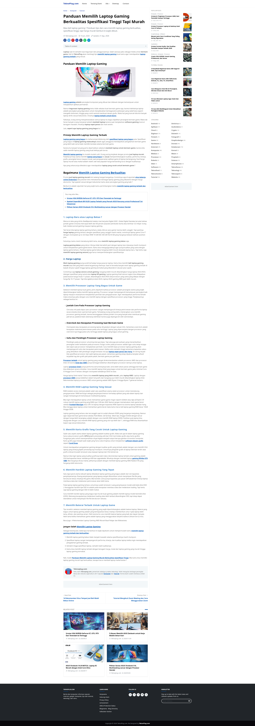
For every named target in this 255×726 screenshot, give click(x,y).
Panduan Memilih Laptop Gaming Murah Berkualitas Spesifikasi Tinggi (100, 558)
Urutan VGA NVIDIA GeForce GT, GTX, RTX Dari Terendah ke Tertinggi (94, 198)
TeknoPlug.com (71, 3)
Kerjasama (103, 694)
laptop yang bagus (94, 157)
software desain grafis (134, 441)
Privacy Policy (104, 700)
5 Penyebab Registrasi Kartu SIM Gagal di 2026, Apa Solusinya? (165, 69)
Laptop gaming (69, 102)
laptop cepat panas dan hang (120, 352)
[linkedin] (130, 694)
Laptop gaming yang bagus (74, 139)
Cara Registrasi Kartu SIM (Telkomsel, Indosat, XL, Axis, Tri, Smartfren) (164, 80)
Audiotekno (154, 44)
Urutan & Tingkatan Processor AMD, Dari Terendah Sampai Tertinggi (165, 17)
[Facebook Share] (65, 40)
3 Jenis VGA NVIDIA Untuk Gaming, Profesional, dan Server (163, 57)
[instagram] (146, 694)
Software (162, 34)
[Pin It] (73, 40)
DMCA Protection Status (107, 706)
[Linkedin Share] (76, 40)
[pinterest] (138, 694)
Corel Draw (73, 443)
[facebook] (134, 694)
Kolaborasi (154, 54)
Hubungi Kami (104, 697)
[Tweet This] (69, 40)
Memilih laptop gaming (72, 154)
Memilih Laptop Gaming (89, 526)
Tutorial (116, 574)
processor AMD (69, 378)
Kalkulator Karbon (106, 711)
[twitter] (142, 694)
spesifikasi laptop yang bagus (121, 139)
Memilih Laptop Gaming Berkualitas (102, 172)
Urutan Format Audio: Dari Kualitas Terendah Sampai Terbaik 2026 (163, 47)
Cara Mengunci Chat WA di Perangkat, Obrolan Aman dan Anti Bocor (164, 90)
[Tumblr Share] (80, 40)
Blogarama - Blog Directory (109, 709)
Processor (160, 14)
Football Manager (76, 404)
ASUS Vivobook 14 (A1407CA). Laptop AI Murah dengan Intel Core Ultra (81, 667)
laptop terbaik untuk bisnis (105, 116)
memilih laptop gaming (107, 54)
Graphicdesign (155, 34)
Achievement (104, 703)
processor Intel (75, 367)
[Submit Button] (189, 701)
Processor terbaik (70, 360)
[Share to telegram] (88, 40)
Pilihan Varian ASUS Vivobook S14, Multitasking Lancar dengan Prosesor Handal (99, 207)
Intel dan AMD (81, 363)
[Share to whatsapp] (84, 40)
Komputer (107, 574)
